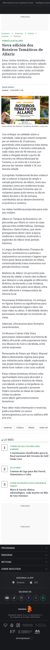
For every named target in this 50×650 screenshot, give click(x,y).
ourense (8, 427)
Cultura (20, 427)
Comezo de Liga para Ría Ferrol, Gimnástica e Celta (28, 473)
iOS (36, 582)
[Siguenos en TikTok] (14, 598)
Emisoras (19, 33)
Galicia (31, 33)
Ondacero (5, 33)
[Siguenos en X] (36, 598)
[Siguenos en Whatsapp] (43, 598)
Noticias (17, 36)
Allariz (31, 427)
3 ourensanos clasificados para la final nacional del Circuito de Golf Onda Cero (29, 456)
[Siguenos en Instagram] (21, 598)
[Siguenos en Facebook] (29, 598)
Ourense (5, 36)
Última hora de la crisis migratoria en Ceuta (18, 3)
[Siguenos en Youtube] (7, 598)
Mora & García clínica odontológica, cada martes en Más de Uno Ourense (29, 492)
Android (20, 582)
